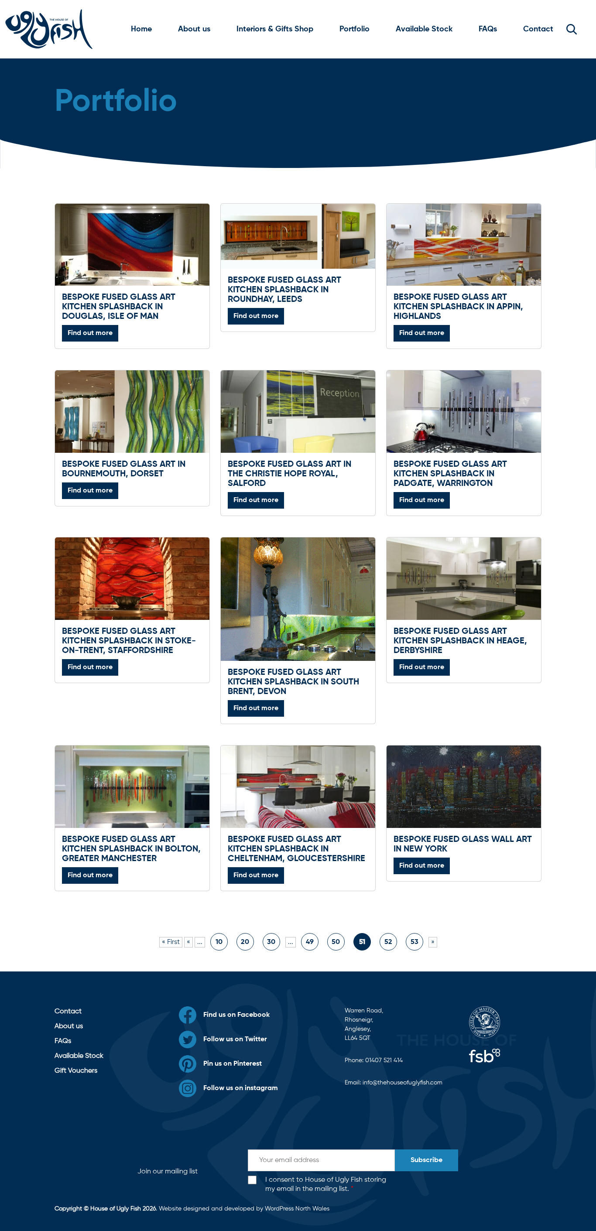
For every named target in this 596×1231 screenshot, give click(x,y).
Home (141, 29)
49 (310, 942)
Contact (538, 29)
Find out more (90, 333)
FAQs (488, 29)
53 (414, 942)
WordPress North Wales (297, 1209)
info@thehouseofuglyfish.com (402, 1083)
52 (388, 942)
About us (194, 29)
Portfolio (354, 29)
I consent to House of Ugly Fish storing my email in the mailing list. (325, 1184)
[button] (571, 29)
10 (219, 942)
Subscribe (426, 1160)
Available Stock (424, 29)
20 (245, 942)
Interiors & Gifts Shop (274, 29)
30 (271, 942)
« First (171, 942)
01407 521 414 (384, 1060)
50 (336, 942)
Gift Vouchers (76, 1070)
